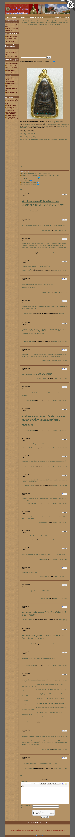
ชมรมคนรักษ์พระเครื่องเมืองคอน (28, 184)
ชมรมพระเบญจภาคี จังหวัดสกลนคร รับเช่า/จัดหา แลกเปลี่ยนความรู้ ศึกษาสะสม (40, 175)
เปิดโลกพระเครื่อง (25, 180)
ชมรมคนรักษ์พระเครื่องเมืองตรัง (28, 182)
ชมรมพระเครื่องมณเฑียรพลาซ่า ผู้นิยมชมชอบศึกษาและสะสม (35, 173)
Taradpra (22, 17)
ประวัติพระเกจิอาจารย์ (56, 17)
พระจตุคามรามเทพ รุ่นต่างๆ (36, 17)
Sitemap (67, 17)
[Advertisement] (45, 30)
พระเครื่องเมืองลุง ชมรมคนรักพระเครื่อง (30, 178)
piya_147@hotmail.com (54, 356)
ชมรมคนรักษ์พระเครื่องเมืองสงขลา (29, 177)
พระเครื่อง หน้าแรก (11, 17)
